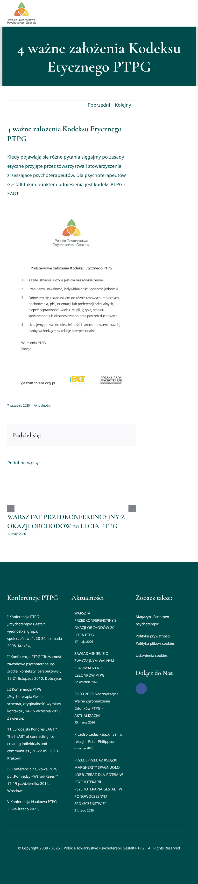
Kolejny (123, 105)
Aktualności (42, 405)
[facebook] (141, 688)
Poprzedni (99, 105)
